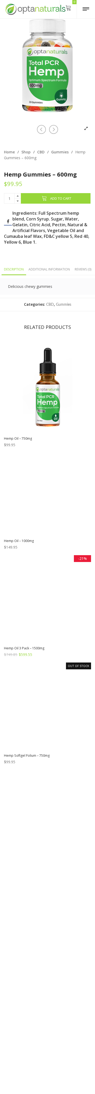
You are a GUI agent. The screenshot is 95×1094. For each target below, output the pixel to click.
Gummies (60, 151)
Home (9, 151)
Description (14, 269)
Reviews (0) (83, 269)
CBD (41, 151)
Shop (26, 151)
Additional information (49, 269)
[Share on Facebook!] (8, 221)
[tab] (14, 269)
